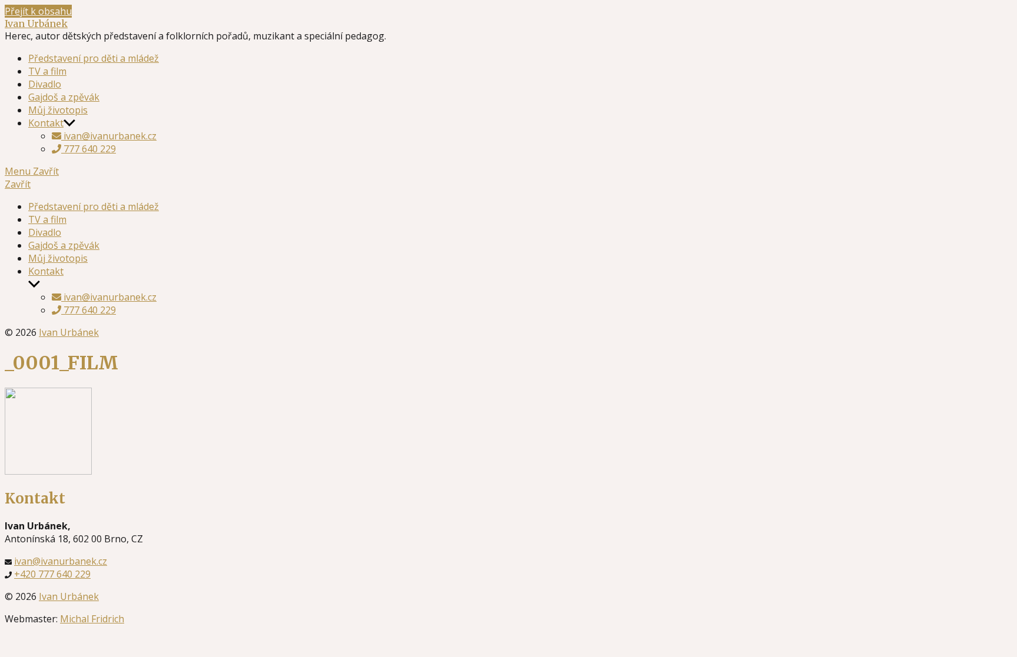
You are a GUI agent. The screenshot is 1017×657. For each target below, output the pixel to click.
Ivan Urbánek (36, 23)
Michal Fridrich (92, 618)
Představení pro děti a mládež (93, 58)
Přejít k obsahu (38, 11)
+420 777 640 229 (52, 574)
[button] (508, 184)
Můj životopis (58, 110)
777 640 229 (88, 148)
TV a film (47, 71)
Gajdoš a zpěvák (63, 97)
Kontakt (46, 122)
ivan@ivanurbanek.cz (109, 135)
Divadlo (44, 84)
